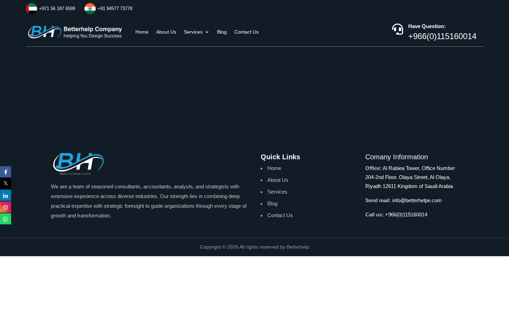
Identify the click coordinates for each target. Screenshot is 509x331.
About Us (166, 32)
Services (193, 32)
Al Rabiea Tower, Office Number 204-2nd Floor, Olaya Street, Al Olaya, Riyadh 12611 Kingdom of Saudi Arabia (410, 177)
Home (142, 32)
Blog (222, 32)
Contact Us (246, 32)
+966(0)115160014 (442, 36)
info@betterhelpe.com (417, 200)
